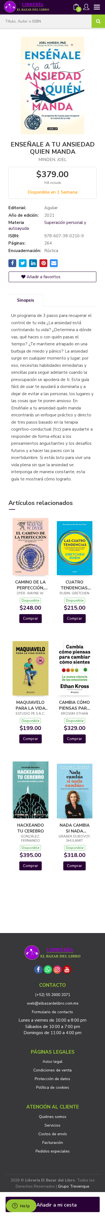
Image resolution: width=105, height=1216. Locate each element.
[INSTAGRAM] (57, 969)
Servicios (52, 1125)
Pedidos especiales (53, 1151)
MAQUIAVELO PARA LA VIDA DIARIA (30, 705)
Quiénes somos (52, 1116)
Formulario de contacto (52, 1012)
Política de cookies (52, 1087)
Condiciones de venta (52, 1070)
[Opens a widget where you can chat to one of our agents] (21, 1206)
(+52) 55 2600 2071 (52, 994)
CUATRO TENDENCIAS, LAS (74, 584)
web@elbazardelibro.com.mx (52, 1003)
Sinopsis (25, 300)
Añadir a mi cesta (56, 1205)
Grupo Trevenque (73, 1186)
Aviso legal (52, 1061)
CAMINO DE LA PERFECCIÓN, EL (30, 584)
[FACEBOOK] (38, 969)
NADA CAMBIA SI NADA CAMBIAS (75, 828)
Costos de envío (52, 1134)
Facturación (52, 1142)
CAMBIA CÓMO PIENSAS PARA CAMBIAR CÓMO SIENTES (75, 705)
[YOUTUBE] (67, 969)
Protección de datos (52, 1078)
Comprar (30, 618)
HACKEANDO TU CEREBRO (30, 828)
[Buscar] (98, 21)
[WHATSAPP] (48, 969)
